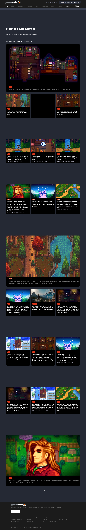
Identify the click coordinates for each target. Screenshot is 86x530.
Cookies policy (62, 517)
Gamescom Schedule (6, 8)
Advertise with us (63, 519)
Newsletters (60, 6)
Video (52, 6)
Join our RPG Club (64, 8)
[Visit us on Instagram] (54, 2)
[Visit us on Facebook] (52, 2)
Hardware (30, 6)
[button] (78, 2)
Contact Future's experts (33, 517)
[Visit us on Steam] (56, 2)
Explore (68, 6)
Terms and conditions (16, 517)
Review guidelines (15, 521)
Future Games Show (16, 8)
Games (12, 6)
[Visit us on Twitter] (46, 2)
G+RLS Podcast (55, 8)
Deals (37, 6)
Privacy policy (46, 517)
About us (45, 519)
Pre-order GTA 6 (37, 8)
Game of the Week (46, 8)
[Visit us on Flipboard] (48, 2)
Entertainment (21, 6)
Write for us (30, 521)
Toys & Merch (44, 6)
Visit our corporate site (56, 507)
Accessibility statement (16, 519)
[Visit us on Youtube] (50, 2)
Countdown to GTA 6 (27, 8)
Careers (29, 519)
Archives (44, 491)
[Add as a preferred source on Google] (15, 511)
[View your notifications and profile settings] (74, 2)
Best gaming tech (73, 8)
